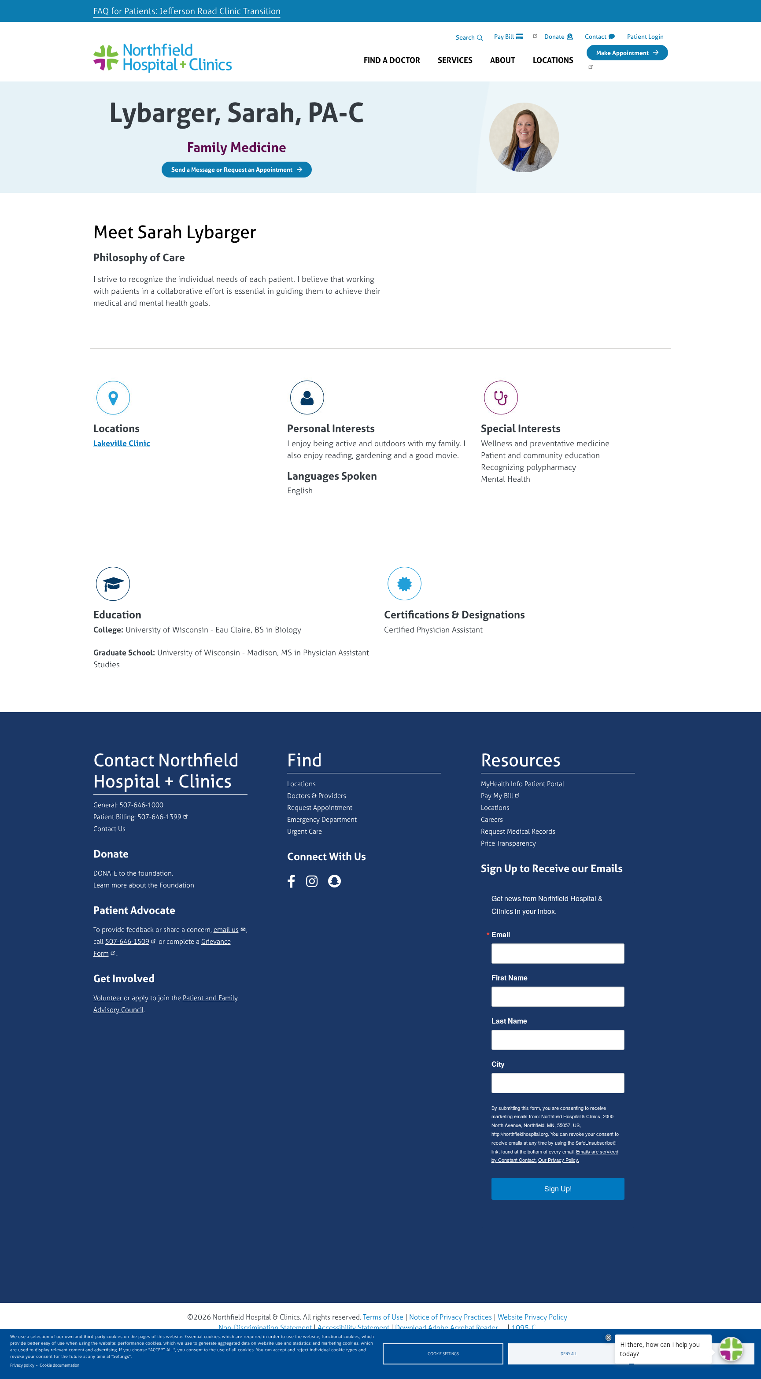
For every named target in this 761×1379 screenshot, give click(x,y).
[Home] (162, 51)
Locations (553, 60)
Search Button (480, 38)
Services (455, 60)
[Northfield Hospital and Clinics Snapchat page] (339, 883)
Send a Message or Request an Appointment (231, 169)
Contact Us (109, 828)
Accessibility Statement (353, 1327)
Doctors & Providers (316, 795)
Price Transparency (508, 843)
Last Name (509, 1020)
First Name (509, 977)
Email (500, 934)
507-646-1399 (159, 816)
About (502, 60)
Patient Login (645, 36)
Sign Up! (558, 1188)
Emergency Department (322, 819)
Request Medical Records (518, 831)
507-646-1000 (141, 805)
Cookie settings (443, 1354)
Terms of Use (383, 1317)
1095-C (523, 1327)
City (498, 1064)
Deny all (569, 1354)
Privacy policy (22, 1365)
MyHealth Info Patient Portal (522, 783)
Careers (492, 819)
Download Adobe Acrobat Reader (446, 1327)
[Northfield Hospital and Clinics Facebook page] (295, 883)
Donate (554, 36)
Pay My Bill (497, 795)
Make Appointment (622, 52)
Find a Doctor (392, 60)
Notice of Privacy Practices (450, 1317)
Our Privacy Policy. (558, 1159)
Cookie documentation (59, 1365)
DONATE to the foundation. (133, 873)
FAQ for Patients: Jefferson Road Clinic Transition (187, 11)
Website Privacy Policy (532, 1317)
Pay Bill (504, 36)
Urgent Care (304, 831)
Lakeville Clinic (121, 443)
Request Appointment (319, 807)
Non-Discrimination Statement (265, 1327)
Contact (595, 36)
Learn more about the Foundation (143, 885)
